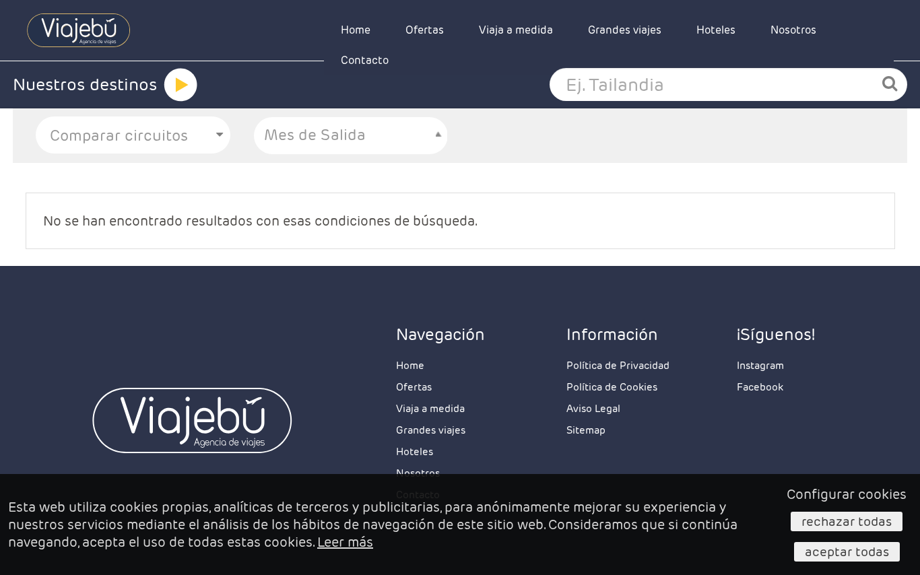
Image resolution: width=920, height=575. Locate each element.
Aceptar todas (847, 551)
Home (355, 30)
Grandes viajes (624, 30)
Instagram (760, 365)
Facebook (760, 386)
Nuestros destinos (85, 84)
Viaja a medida (516, 30)
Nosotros (793, 30)
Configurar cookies (847, 494)
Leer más (345, 542)
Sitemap (585, 430)
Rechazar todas (846, 521)
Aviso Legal (593, 408)
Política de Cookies (611, 386)
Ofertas (424, 30)
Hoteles (715, 30)
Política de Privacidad (617, 365)
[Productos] (180, 84)
